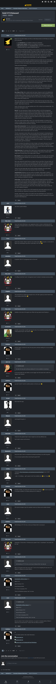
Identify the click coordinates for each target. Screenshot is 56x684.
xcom (8, 504)
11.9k (8, 49)
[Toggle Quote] (16, 365)
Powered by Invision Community (28, 677)
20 (8, 447)
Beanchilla (7, 433)
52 (8, 305)
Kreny (7, 238)
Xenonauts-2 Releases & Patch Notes (24, 20)
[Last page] (16, 31)
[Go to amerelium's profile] (8, 262)
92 (8, 252)
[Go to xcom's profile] (8, 510)
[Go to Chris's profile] (3, 19)
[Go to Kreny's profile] (8, 245)
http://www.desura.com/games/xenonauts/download (32, 472)
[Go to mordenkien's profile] (8, 333)
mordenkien (8, 326)
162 (8, 518)
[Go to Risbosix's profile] (8, 422)
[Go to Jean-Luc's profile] (8, 368)
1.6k (8, 376)
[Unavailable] (19, 637)
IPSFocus (31, 676)
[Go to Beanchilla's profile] (8, 440)
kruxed (7, 398)
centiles (8, 468)
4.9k (8, 358)
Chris (9, 18)
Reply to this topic (48, 25)
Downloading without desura (21, 578)
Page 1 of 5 (21, 30)
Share (41, 19)
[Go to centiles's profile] (8, 475)
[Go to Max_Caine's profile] (8, 227)
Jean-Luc (8, 361)
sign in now (30, 657)
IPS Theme (25, 676)
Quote (19, 200)
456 (8, 217)
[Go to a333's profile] (8, 209)
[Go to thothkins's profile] (8, 350)
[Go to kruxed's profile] (8, 404)
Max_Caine (7, 221)
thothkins (8, 344)
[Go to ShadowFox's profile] (8, 457)
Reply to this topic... (12, 663)
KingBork (8, 291)
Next (14, 30)
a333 (8, 203)
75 (8, 483)
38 (8, 465)
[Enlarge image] (41, 241)
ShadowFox (8, 451)
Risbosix (8, 415)
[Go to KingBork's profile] (8, 298)
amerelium (7, 256)
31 (8, 412)
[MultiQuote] (16, 200)
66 (8, 270)
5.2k (8, 235)
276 (8, 340)
